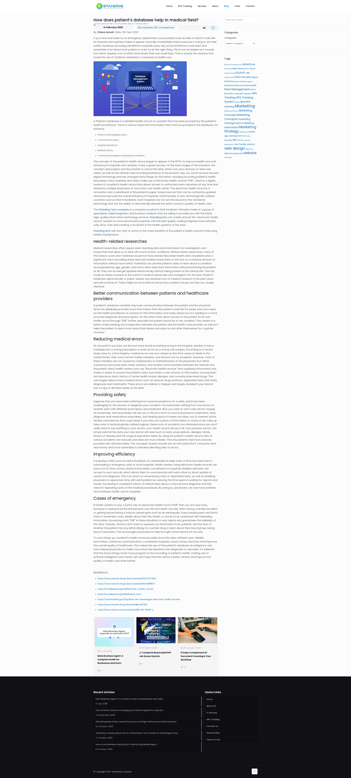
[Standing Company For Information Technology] (110, 6)
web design (234, 148)
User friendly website (244, 144)
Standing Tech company (114, 209)
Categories (230, 37)
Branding (227, 69)
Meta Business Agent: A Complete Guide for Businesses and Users (110, 659)
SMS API (241, 140)
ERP (156, 27)
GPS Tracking (213, 719)
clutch (240, 72)
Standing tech (158, 217)
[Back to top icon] (254, 771)
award (246, 64)
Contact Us (212, 726)
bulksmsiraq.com (240, 68)
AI (225, 64)
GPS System (245, 93)
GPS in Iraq (234, 93)
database (111, 309)
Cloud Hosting (229, 73)
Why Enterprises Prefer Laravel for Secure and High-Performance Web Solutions (136, 721)
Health (237, 102)
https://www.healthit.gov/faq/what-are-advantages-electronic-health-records (139, 599)
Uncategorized (166, 27)
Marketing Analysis (231, 111)
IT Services (211, 712)
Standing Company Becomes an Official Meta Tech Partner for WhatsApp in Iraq (137, 733)
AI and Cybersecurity (234, 65)
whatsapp (228, 157)
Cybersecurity (229, 77)
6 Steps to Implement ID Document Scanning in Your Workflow (196, 656)
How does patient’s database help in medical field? (146, 20)
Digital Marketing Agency (244, 81)
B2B (139, 27)
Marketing (245, 106)
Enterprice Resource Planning (238, 85)
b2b (253, 64)
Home (209, 699)
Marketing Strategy (240, 129)
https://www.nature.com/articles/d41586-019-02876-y (125, 609)
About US (211, 706)
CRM (247, 73)
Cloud (252, 68)
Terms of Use (213, 739)
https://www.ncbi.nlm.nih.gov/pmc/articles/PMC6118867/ (126, 583)
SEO (235, 140)
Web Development (233, 153)
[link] (156, 24)
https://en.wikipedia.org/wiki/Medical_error (119, 594)
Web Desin (249, 149)
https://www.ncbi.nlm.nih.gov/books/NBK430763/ (122, 604)
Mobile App (243, 132)
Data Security (243, 77)
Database (148, 27)
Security (228, 140)
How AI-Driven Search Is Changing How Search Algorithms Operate (129, 710)
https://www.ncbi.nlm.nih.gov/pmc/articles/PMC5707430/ (127, 578)
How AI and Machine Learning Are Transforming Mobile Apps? (126, 744)
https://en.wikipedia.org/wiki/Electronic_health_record (125, 588)
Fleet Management (237, 89)
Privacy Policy (213, 732)
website (250, 153)
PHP (244, 136)
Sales (248, 136)
